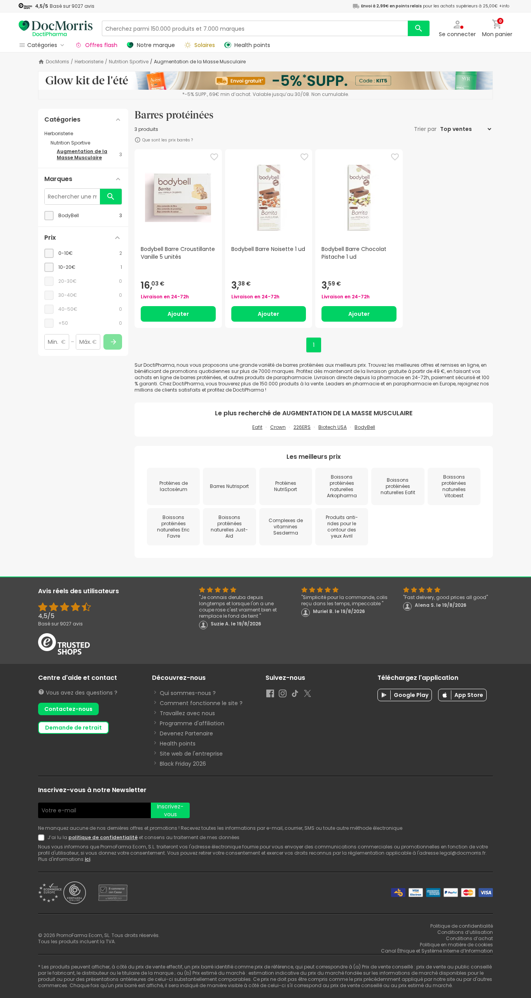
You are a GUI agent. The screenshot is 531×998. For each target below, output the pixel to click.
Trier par (426, 129)
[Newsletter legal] (42, 837)
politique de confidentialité (103, 837)
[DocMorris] (56, 28)
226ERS (302, 427)
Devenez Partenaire (186, 733)
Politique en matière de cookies (456, 944)
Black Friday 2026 (183, 764)
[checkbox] (83, 215)
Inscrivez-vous (170, 810)
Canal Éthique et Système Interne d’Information (437, 950)
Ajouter (178, 314)
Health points (178, 743)
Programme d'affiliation (192, 723)
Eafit (257, 427)
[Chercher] (419, 28)
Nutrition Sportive (128, 62)
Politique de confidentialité (461, 926)
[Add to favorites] (214, 157)
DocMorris (57, 62)
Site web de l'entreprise (191, 754)
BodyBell (365, 427)
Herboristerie (89, 62)
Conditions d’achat (469, 938)
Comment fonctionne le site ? (201, 703)
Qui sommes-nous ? (188, 693)
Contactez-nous (68, 709)
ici (87, 859)
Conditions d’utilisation (465, 932)
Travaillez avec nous (187, 713)
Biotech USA (332, 427)
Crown (278, 427)
